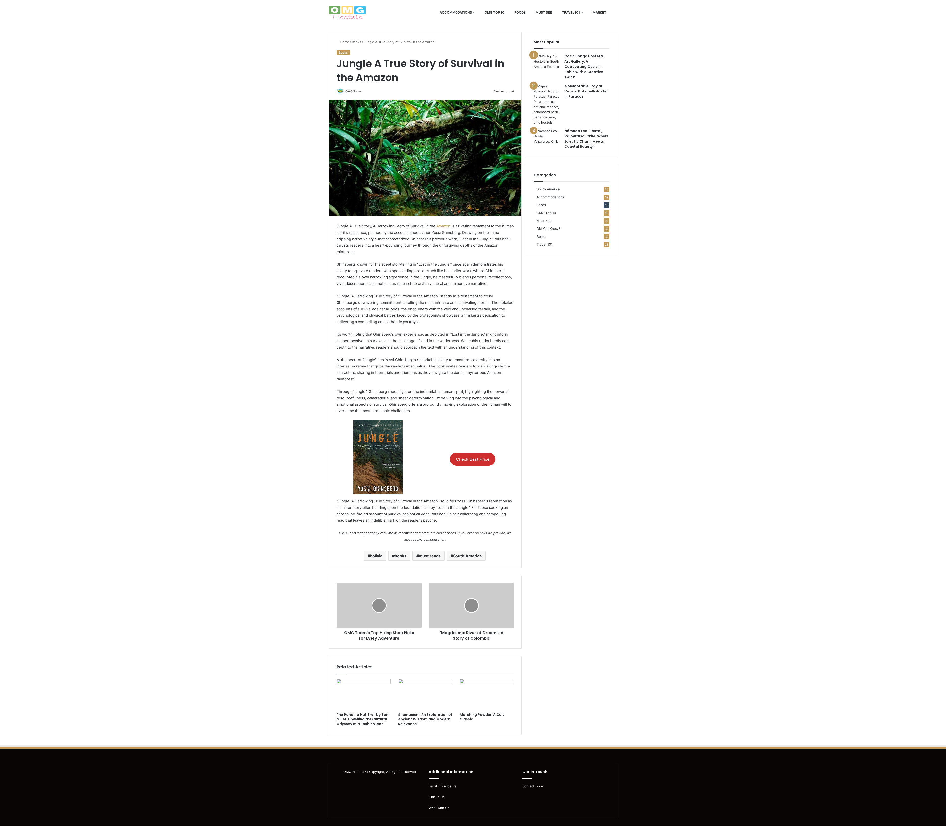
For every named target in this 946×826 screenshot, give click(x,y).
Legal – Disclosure (442, 786)
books (400, 555)
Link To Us (437, 797)
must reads (430, 555)
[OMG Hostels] (347, 12)
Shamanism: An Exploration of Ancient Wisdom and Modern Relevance (425, 719)
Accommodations (455, 12)
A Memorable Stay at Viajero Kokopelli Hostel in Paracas (586, 91)
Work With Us (439, 808)
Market (599, 12)
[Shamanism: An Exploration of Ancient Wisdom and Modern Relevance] (425, 694)
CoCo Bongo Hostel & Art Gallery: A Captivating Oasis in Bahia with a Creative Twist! (583, 66)
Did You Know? (548, 229)
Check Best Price (473, 459)
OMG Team (353, 91)
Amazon (443, 226)
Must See (543, 12)
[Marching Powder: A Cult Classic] (487, 694)
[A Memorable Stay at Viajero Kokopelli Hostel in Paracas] (547, 104)
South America (467, 555)
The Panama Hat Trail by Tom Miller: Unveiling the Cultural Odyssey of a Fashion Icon (363, 719)
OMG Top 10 (494, 12)
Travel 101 (570, 12)
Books (356, 42)
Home (344, 42)
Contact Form (532, 786)
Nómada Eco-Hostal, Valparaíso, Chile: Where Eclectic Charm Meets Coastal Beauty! (586, 138)
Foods (519, 12)
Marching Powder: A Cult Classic (482, 717)
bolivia (376, 555)
